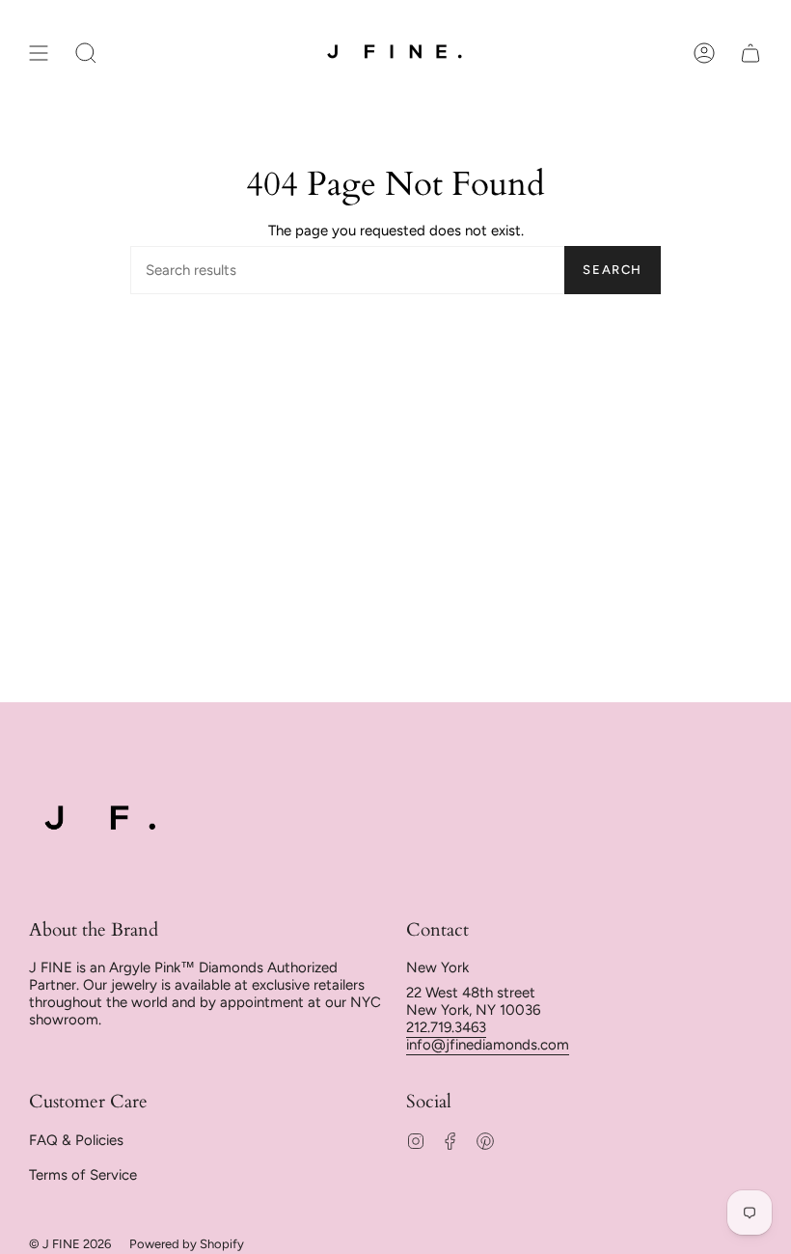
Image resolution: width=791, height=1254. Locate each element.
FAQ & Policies (76, 1140)
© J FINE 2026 (70, 1244)
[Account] (704, 53)
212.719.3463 (446, 1027)
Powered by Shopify (186, 1244)
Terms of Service (83, 1175)
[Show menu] (38, 53)
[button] (85, 53)
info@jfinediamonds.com (487, 1044)
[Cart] (750, 53)
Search (612, 269)
